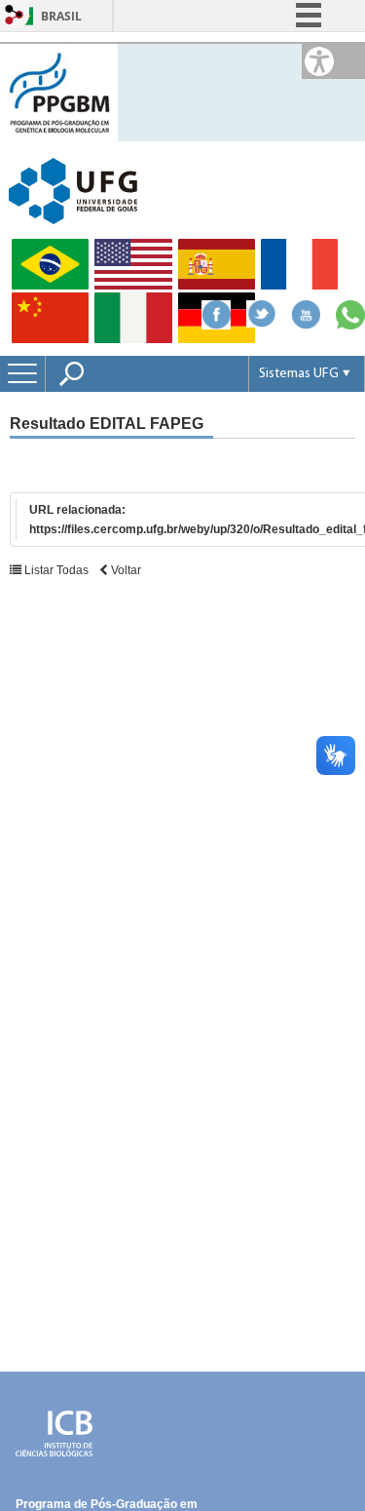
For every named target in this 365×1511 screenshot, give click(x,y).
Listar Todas (55, 570)
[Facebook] (216, 324)
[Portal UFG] (73, 189)
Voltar (124, 570)
